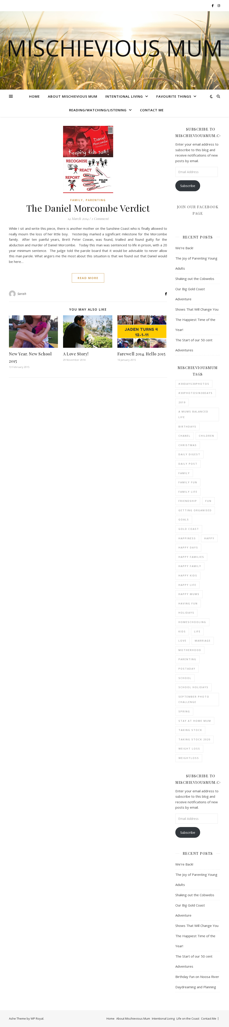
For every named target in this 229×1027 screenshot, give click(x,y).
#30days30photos (193, 383)
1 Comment (99, 218)
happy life (187, 585)
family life (187, 491)
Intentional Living (124, 96)
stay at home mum (194, 720)
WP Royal (37, 1018)
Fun (208, 501)
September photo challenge (193, 699)
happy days (188, 547)
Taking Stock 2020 (194, 739)
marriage (203, 640)
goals (183, 519)
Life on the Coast (187, 1018)
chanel (184, 435)
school (184, 678)
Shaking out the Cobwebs (194, 278)
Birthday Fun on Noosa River (197, 976)
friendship (187, 501)
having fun (188, 603)
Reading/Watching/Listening (98, 110)
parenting (187, 659)
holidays (186, 612)
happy (209, 538)
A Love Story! (76, 354)
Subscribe (187, 185)
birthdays (187, 426)
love (182, 640)
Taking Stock (190, 730)
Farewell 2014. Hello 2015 (141, 354)
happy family (189, 566)
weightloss (188, 758)
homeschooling (192, 622)
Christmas (187, 445)
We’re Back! (184, 248)
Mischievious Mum (114, 48)
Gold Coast (188, 529)
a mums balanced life (193, 414)
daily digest (189, 454)
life (197, 631)
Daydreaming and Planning (195, 987)
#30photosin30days (195, 393)
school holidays (193, 687)
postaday (186, 668)
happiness (187, 538)
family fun (187, 482)
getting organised (195, 510)
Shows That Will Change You (196, 309)
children (206, 435)
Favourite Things (173, 96)
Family (76, 200)
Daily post (187, 463)
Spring (184, 711)
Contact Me (152, 110)
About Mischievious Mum (72, 96)
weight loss (189, 748)
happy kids (187, 575)
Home (34, 96)
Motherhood (189, 650)
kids (182, 631)
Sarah (21, 294)
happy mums (188, 594)
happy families (191, 557)
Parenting (96, 200)
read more (88, 278)
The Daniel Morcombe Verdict (88, 208)
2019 (182, 402)
